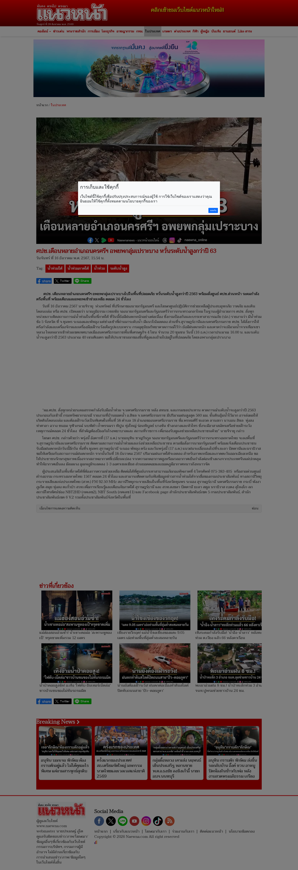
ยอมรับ (213, 210)
